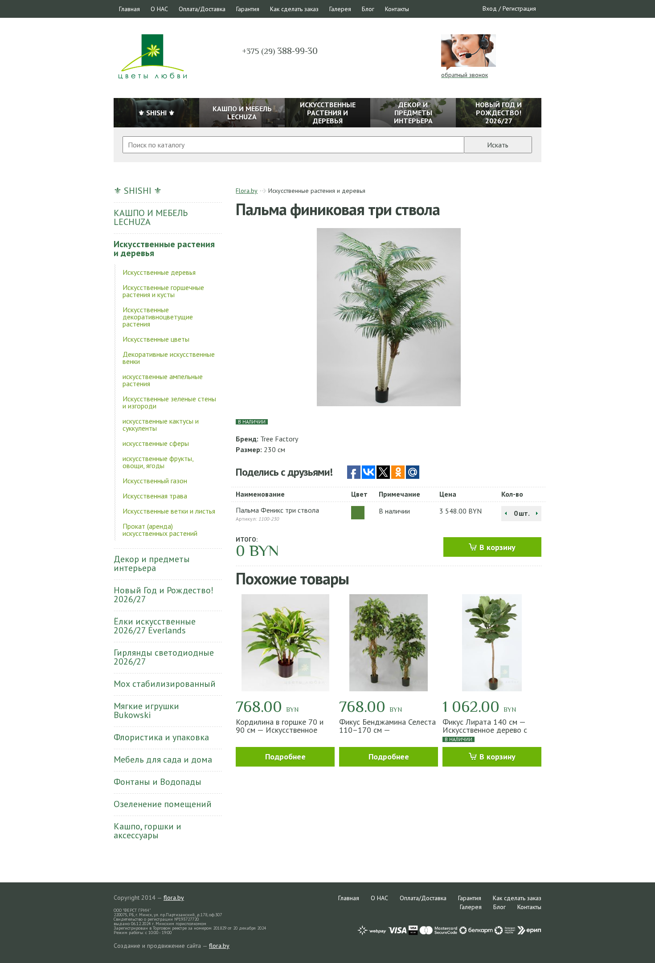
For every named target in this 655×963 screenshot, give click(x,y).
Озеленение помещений (163, 804)
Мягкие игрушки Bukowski (146, 710)
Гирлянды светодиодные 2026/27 (164, 657)
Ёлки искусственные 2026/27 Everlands (155, 626)
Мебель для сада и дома (163, 759)
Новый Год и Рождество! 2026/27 (163, 594)
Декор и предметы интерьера (152, 563)
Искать (497, 144)
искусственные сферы (156, 443)
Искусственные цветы (156, 339)
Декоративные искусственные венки (169, 358)
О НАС (159, 9)
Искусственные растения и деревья (164, 248)
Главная (129, 9)
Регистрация (519, 8)
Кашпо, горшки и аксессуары (147, 830)
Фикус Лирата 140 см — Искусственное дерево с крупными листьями (484, 730)
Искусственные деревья (159, 272)
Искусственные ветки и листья (169, 510)
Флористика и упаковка (161, 737)
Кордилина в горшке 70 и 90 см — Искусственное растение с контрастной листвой (279, 734)
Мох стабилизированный (165, 684)
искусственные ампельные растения (163, 380)
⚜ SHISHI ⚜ (138, 190)
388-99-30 (280, 51)
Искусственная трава (155, 495)
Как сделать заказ (294, 9)
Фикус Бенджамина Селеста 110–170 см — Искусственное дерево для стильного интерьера (387, 734)
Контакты (397, 9)
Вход (490, 8)
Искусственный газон (155, 480)
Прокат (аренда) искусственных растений (160, 530)
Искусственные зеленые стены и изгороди (169, 402)
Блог (368, 9)
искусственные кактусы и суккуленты (161, 424)
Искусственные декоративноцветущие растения (158, 316)
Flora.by (247, 191)
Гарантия (247, 9)
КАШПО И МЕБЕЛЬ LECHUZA (151, 217)
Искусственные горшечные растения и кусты (163, 291)
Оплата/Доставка (202, 9)
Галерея (340, 9)
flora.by (174, 898)
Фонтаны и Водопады (157, 782)
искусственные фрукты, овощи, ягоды (158, 462)
